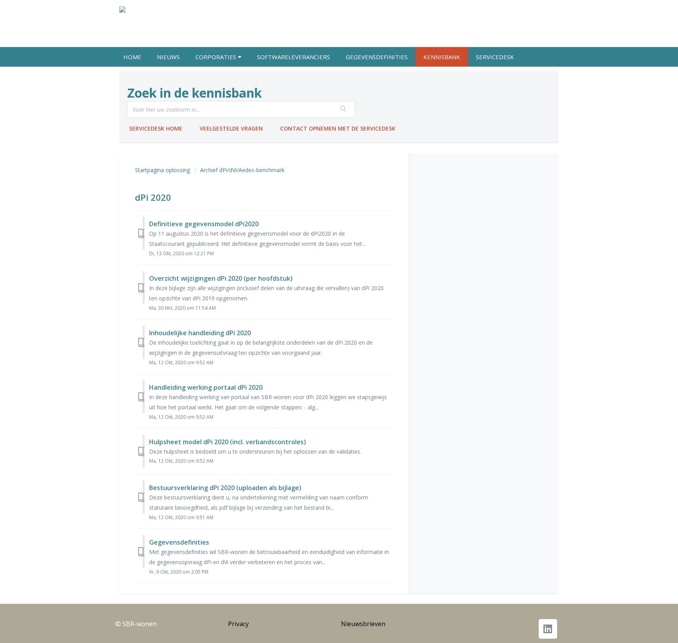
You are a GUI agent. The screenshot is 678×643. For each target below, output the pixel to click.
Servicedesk (495, 57)
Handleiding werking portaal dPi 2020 (205, 387)
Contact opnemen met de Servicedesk (338, 128)
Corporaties (216, 57)
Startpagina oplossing (163, 170)
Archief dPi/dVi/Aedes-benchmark (242, 170)
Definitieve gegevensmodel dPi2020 (204, 224)
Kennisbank (441, 57)
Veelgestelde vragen (231, 128)
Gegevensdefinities (377, 57)
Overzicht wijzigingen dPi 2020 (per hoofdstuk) (221, 278)
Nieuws (168, 57)
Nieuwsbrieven (363, 623)
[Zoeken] (343, 109)
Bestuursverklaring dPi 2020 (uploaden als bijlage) (225, 487)
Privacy (238, 623)
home (132, 57)
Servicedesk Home (155, 128)
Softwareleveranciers (293, 57)
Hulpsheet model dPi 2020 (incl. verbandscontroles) (227, 442)
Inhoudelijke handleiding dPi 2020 (200, 333)
